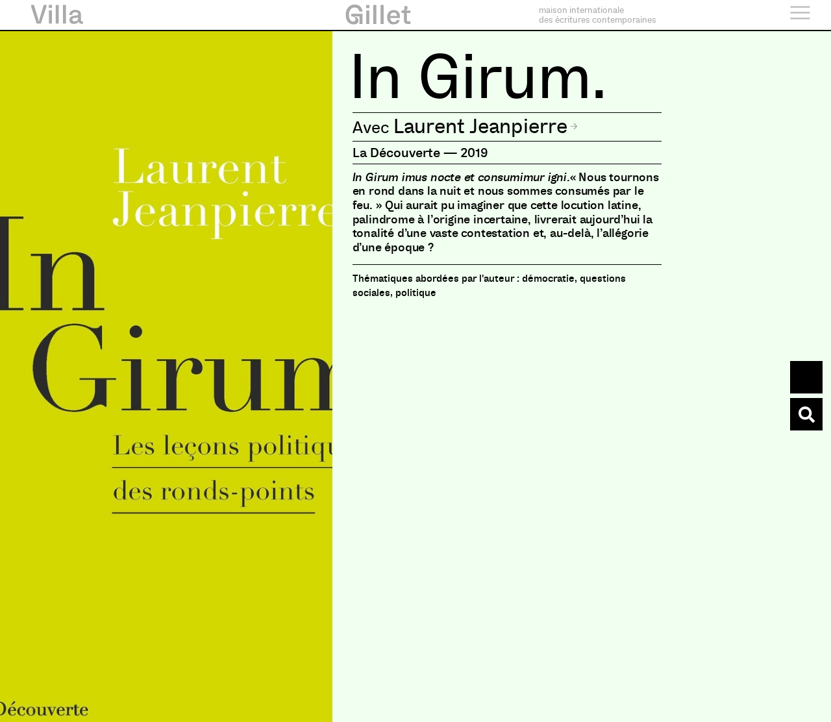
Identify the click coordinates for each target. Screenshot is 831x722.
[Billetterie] (806, 377)
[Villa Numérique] (806, 414)
